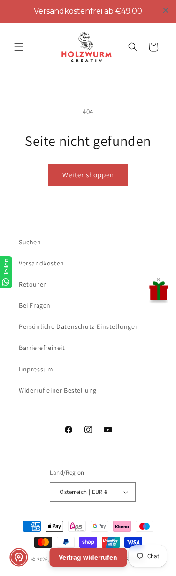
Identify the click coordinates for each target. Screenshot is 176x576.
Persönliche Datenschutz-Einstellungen (79, 326)
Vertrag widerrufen (88, 557)
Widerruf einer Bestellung (58, 390)
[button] (18, 47)
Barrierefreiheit (42, 347)
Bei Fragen (35, 305)
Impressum (36, 369)
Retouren (33, 284)
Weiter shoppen (88, 174)
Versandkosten (41, 263)
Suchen (30, 242)
